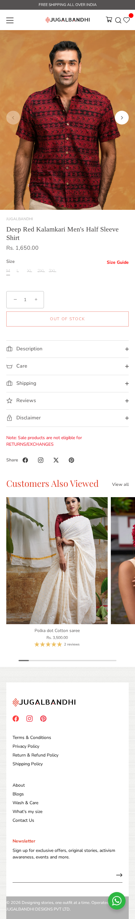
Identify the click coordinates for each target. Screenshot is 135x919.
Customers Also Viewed (52, 483)
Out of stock (67, 319)
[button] (13, 118)
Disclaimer (28, 417)
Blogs (18, 794)
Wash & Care (25, 803)
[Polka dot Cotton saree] (57, 560)
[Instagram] (29, 718)
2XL (41, 271)
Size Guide (118, 262)
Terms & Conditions (32, 738)
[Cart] (109, 21)
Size (10, 261)
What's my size (27, 812)
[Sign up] (119, 875)
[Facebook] (16, 718)
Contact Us (23, 820)
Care (21, 366)
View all (120, 484)
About (19, 785)
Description (28, 348)
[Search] (118, 21)
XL (29, 271)
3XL (52, 271)
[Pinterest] (43, 718)
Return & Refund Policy (35, 755)
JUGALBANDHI (19, 218)
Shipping (25, 383)
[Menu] (10, 20)
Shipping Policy (28, 764)
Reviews (25, 400)
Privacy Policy (26, 746)
